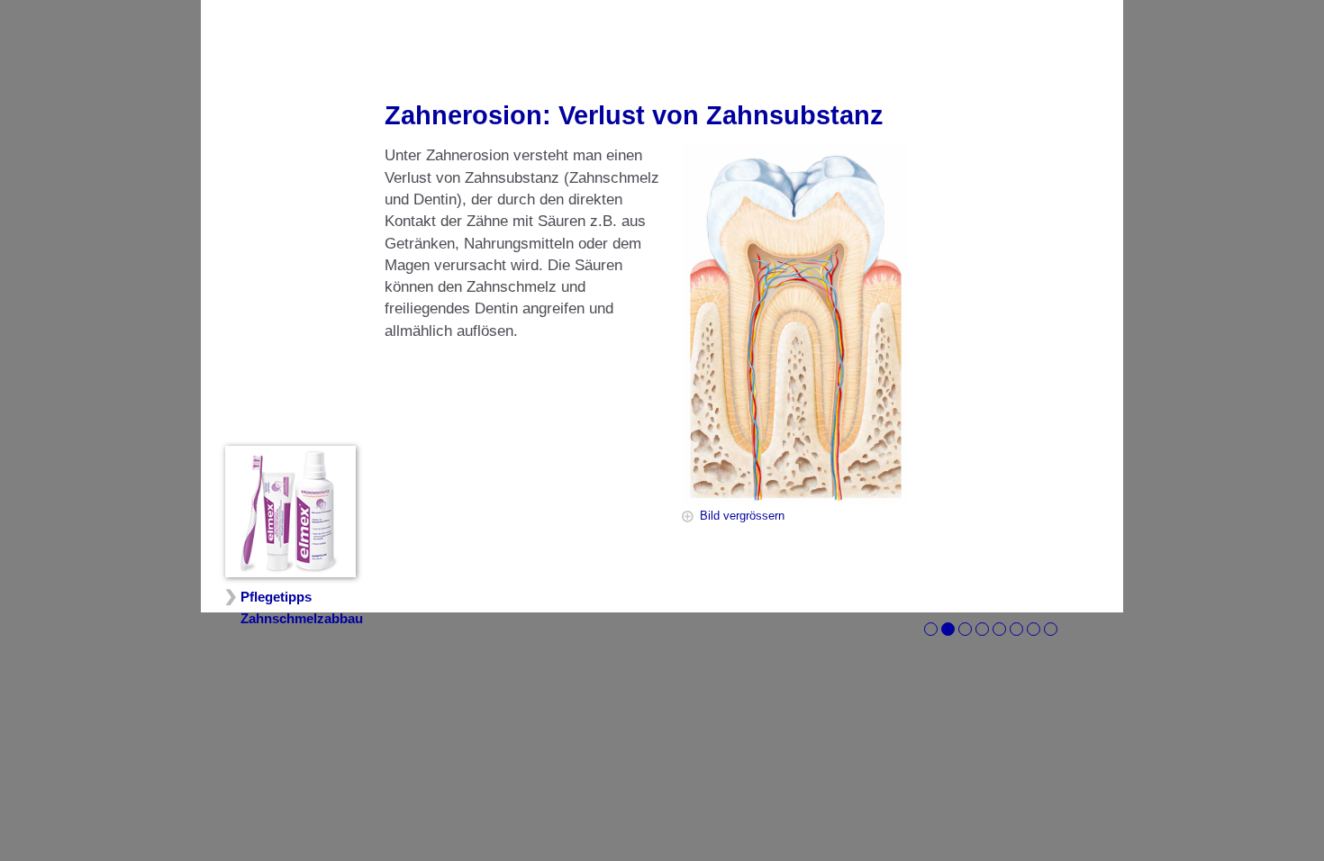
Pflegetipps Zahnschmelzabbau (301, 608)
